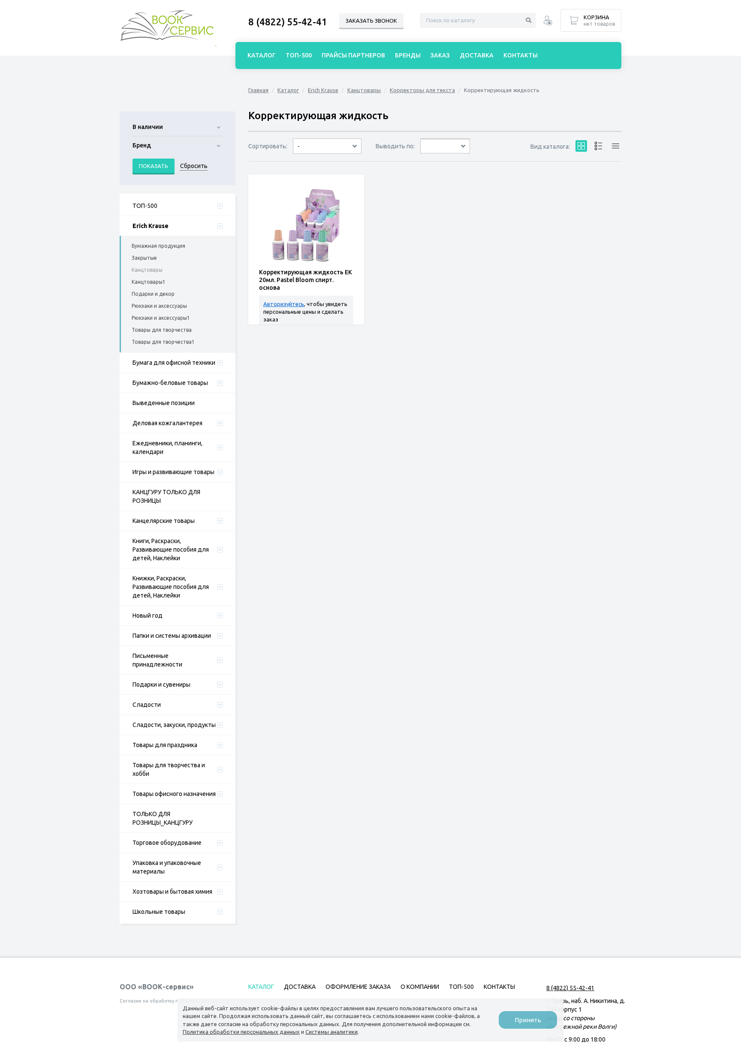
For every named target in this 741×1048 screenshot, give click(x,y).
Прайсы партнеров (353, 55)
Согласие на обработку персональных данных (174, 1000)
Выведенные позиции (164, 402)
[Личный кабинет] (548, 21)
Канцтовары (147, 270)
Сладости (147, 704)
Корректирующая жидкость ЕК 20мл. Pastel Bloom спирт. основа (305, 280)
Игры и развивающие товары (173, 471)
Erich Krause (151, 225)
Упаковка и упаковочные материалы (167, 867)
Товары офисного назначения (174, 793)
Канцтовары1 (149, 282)
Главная (258, 90)
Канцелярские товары (164, 520)
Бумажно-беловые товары (170, 382)
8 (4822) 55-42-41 (287, 21)
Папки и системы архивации (172, 635)
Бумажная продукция (158, 246)
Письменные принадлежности (157, 660)
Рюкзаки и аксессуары (159, 306)
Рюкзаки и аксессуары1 (161, 318)
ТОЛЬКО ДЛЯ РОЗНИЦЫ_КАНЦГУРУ (163, 818)
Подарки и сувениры (161, 684)
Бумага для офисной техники (174, 362)
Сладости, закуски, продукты (174, 724)
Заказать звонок (371, 21)
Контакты (520, 55)
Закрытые (144, 258)
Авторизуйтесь (283, 304)
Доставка (477, 55)
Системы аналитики (331, 1032)
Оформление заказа (358, 986)
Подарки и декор (153, 294)
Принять (528, 1020)
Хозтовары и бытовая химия (172, 891)
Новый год (148, 615)
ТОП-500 (145, 205)
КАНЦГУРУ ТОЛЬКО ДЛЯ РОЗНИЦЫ (166, 496)
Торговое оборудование (167, 842)
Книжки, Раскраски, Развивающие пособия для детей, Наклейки (171, 587)
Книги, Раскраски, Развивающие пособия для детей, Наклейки (171, 550)
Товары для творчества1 (163, 342)
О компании (420, 986)
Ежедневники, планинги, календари (167, 447)
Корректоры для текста (422, 90)
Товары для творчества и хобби (169, 769)
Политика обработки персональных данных (241, 1032)
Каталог (288, 90)
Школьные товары (159, 911)
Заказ (440, 55)
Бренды (408, 55)
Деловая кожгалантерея (167, 423)
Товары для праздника (165, 745)
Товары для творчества (162, 330)
